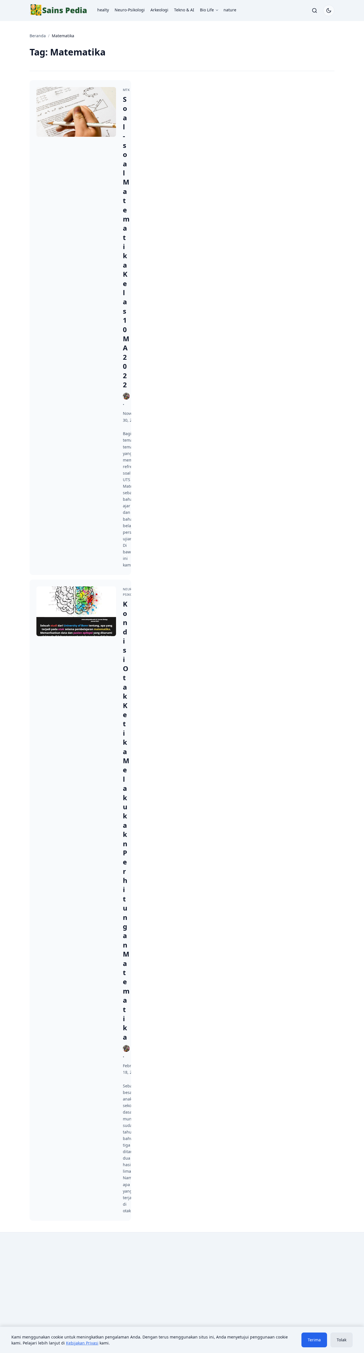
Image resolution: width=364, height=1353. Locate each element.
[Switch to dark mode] (328, 10)
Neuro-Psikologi (130, 10)
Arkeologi (159, 10)
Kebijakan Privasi (82, 1343)
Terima (314, 1339)
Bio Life (207, 10)
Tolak (341, 1339)
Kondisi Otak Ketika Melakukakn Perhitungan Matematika (126, 820)
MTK (126, 90)
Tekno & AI (184, 10)
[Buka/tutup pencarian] (314, 10)
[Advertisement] (77, 1283)
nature (230, 10)
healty (103, 10)
